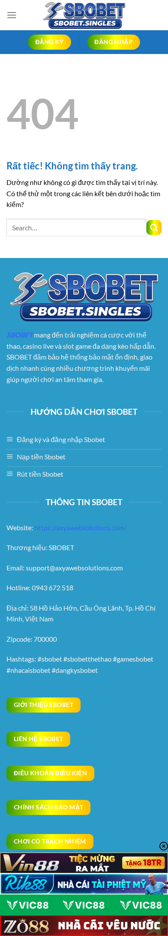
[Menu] (11, 14)
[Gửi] (154, 227)
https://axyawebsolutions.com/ (80, 527)
